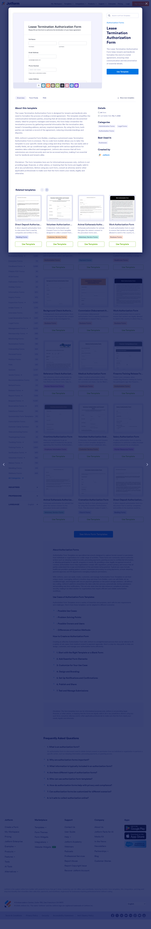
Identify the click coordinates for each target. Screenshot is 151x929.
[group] (28, 222)
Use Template (122, 71)
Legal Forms (123, 126)
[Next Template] (147, 464)
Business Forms (116, 237)
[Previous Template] (4, 464)
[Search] (109, 15)
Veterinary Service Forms (88, 237)
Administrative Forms (107, 126)
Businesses (103, 143)
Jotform (106, 155)
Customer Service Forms (57, 237)
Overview (21, 98)
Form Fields (33, 98)
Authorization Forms (115, 22)
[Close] (146, 3)
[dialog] (75, 464)
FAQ (44, 98)
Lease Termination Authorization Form (119, 35)
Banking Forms (22, 237)
